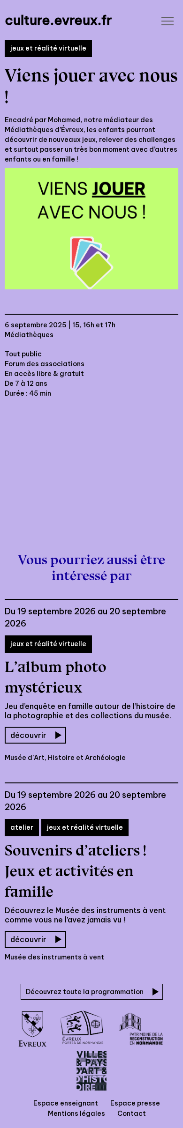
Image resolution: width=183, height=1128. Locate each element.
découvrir (28, 735)
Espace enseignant (65, 1103)
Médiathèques (29, 335)
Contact (131, 1113)
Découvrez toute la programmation (85, 992)
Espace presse (135, 1103)
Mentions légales (76, 1113)
